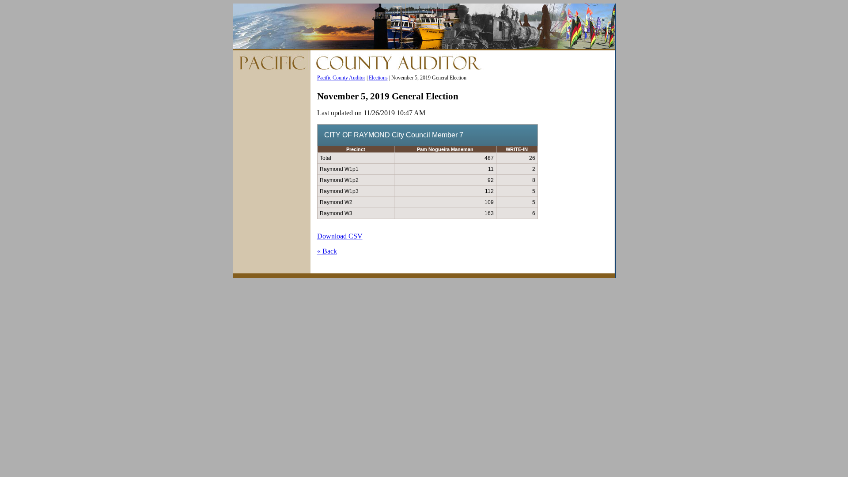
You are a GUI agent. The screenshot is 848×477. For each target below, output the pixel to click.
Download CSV (340, 236)
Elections (378, 78)
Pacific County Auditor (341, 78)
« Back (327, 251)
